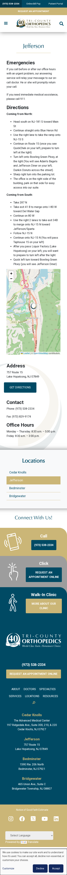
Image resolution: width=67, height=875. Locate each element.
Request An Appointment (33, 11)
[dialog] (33, 862)
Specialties (47, 689)
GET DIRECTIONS (20, 387)
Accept (56, 868)
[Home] (33, 24)
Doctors (30, 689)
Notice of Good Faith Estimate (32, 809)
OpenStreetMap (40, 353)
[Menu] (5, 24)
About (16, 689)
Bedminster (17, 488)
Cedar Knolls (17, 472)
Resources (50, 696)
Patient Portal (56, 3)
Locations (32, 696)
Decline (40, 868)
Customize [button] (8, 868)
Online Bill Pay (33, 3)
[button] (33, 307)
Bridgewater (17, 496)
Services (15, 696)
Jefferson (16, 480)
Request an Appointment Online (33, 674)
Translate (32, 842)
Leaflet (26, 353)
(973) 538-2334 (10, 3)
